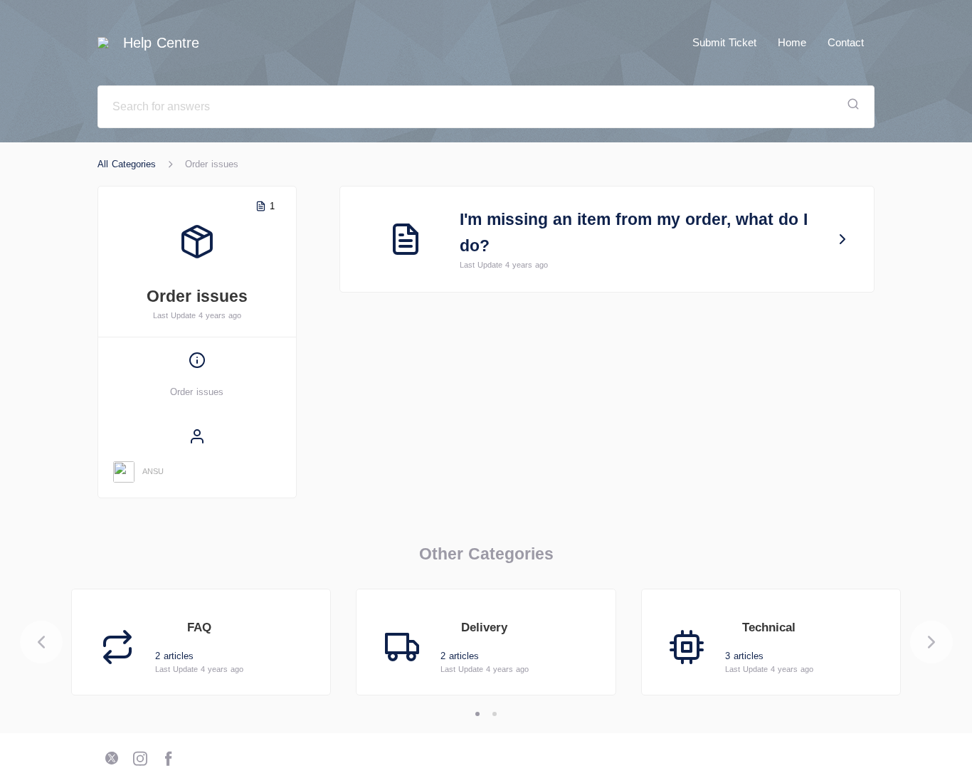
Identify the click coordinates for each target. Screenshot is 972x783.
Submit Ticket (724, 42)
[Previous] (41, 642)
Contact (846, 42)
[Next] (931, 642)
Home (792, 42)
